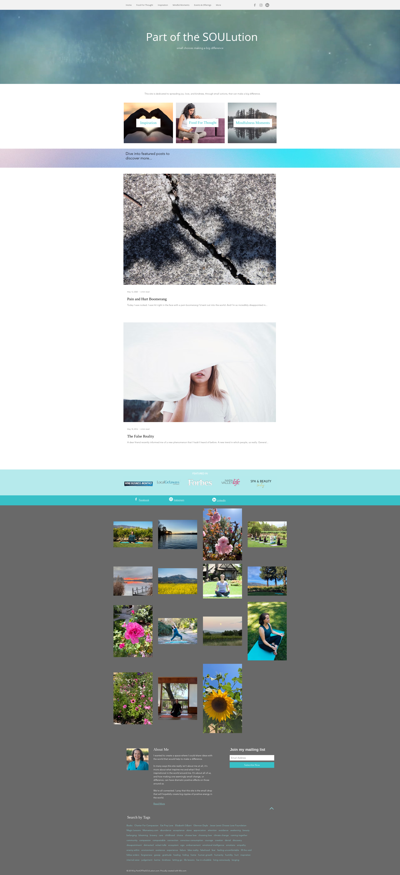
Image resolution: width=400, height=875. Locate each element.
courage (209, 840)
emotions (230, 845)
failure (183, 850)
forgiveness (146, 854)
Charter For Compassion (146, 825)
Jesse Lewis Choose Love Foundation (228, 825)
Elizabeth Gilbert (183, 825)
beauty (246, 830)
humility (229, 854)
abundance (165, 830)
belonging (132, 835)
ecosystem (173, 845)
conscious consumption (191, 840)
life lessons (189, 859)
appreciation (200, 830)
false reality (193, 850)
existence (160, 850)
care (161, 835)
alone (189, 830)
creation (219, 840)
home (193, 854)
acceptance (179, 830)
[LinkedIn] (267, 5)
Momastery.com (150, 830)
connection (172, 840)
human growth (205, 854)
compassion (145, 840)
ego (182, 845)
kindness (166, 859)
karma (157, 859)
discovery (237, 840)
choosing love (205, 835)
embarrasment (193, 845)
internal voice (133, 859)
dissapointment (134, 845)
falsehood (205, 850)
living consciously (221, 859)
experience (172, 850)
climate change (221, 835)
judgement (146, 859)
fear (213, 850)
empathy (241, 845)
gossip (157, 854)
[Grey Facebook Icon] (255, 5)
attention (212, 830)
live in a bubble (203, 859)
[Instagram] (261, 5)
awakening (235, 830)
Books (129, 825)
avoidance (223, 830)
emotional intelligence (213, 845)
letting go (177, 859)
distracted (149, 845)
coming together (239, 835)
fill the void (246, 850)
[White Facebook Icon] (136, 499)
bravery (153, 835)
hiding (185, 854)
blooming (143, 835)
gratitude (167, 854)
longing (235, 859)
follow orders (133, 854)
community (132, 840)
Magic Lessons (134, 830)
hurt (237, 854)
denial (228, 840)
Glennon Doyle (200, 825)
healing (177, 854)
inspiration (245, 854)
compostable (159, 840)
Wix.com (182, 871)
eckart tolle (160, 845)
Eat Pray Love (166, 825)
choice (180, 835)
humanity (218, 854)
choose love (191, 835)
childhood (170, 835)
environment (147, 850)
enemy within (133, 850)
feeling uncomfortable (228, 850)
